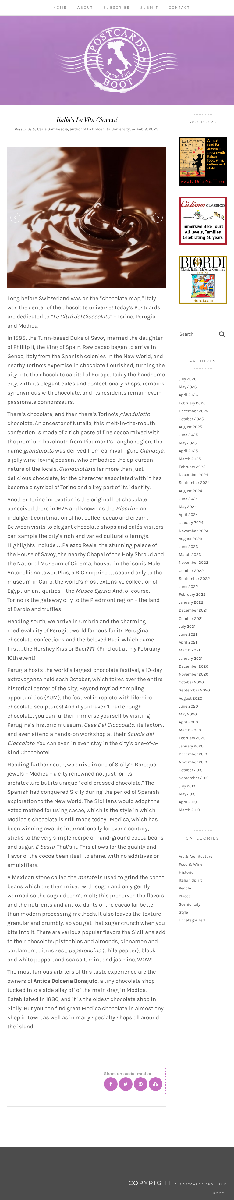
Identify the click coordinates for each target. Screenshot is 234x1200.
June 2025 (188, 434)
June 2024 (188, 498)
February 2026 (192, 403)
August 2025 (190, 426)
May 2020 (188, 714)
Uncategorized (192, 920)
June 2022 (188, 586)
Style (183, 912)
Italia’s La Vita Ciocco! (86, 119)
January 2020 (191, 746)
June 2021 (188, 634)
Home (60, 7)
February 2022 (192, 594)
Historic (186, 872)
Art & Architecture (195, 856)
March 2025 (190, 458)
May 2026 (188, 387)
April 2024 (188, 514)
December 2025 (193, 411)
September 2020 (194, 690)
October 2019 (191, 770)
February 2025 (192, 466)
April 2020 (188, 722)
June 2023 (188, 546)
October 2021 (191, 618)
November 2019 (193, 762)
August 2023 (190, 538)
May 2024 (188, 506)
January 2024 (191, 522)
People (185, 888)
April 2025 (188, 451)
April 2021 (188, 642)
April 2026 (188, 394)
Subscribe (117, 7)
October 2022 (191, 570)
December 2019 (193, 754)
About (85, 7)
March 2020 (190, 730)
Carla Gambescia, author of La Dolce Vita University (83, 129)
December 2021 (193, 610)
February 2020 (192, 738)
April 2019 (188, 802)
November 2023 (193, 530)
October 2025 (191, 419)
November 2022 (193, 562)
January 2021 (190, 658)
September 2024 (194, 482)
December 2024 (193, 474)
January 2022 (191, 602)
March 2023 (190, 554)
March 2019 (189, 810)
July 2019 (187, 786)
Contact (179, 7)
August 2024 (190, 490)
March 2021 (189, 650)
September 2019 (194, 778)
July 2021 (187, 626)
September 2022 (194, 578)
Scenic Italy (189, 904)
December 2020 (193, 666)
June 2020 (188, 706)
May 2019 (187, 794)
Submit (149, 7)
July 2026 (187, 379)
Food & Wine (191, 864)
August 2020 (190, 698)
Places (185, 896)
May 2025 (188, 443)
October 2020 (191, 682)
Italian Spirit (190, 880)
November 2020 (193, 674)
